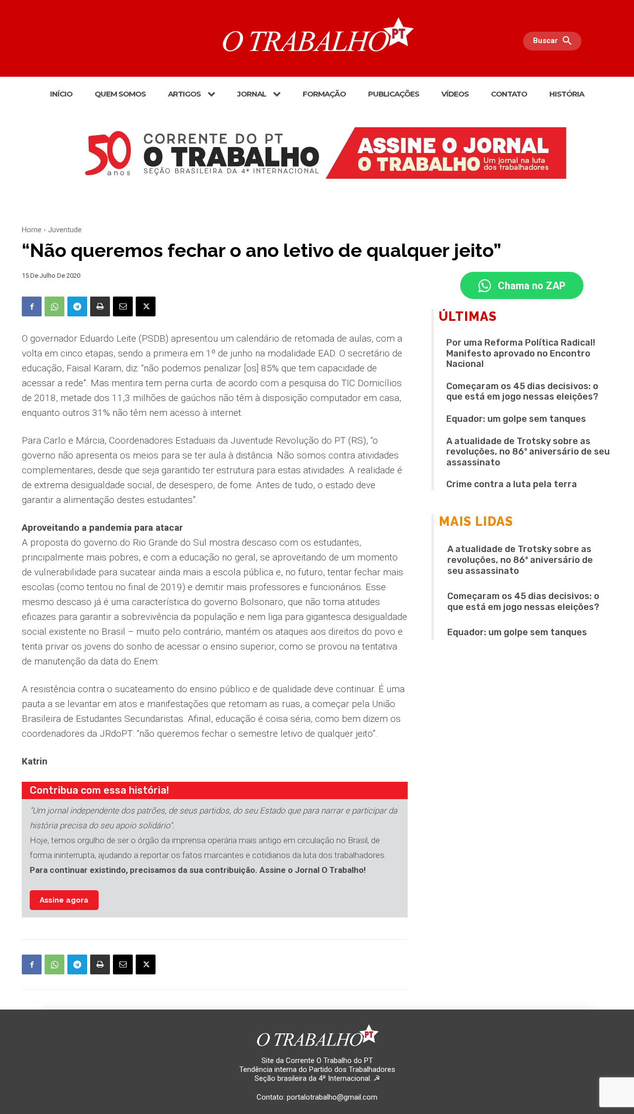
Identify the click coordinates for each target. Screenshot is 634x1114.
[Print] (100, 306)
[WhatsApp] (54, 306)
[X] (146, 306)
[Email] (123, 306)
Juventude (65, 229)
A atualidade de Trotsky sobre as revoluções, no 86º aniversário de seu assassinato (528, 452)
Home (32, 229)
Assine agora (64, 900)
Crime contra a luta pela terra (511, 484)
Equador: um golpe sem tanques (516, 418)
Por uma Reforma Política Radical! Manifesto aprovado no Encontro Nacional (520, 353)
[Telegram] (77, 306)
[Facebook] (32, 306)
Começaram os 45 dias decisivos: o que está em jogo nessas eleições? (522, 392)
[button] (555, 41)
